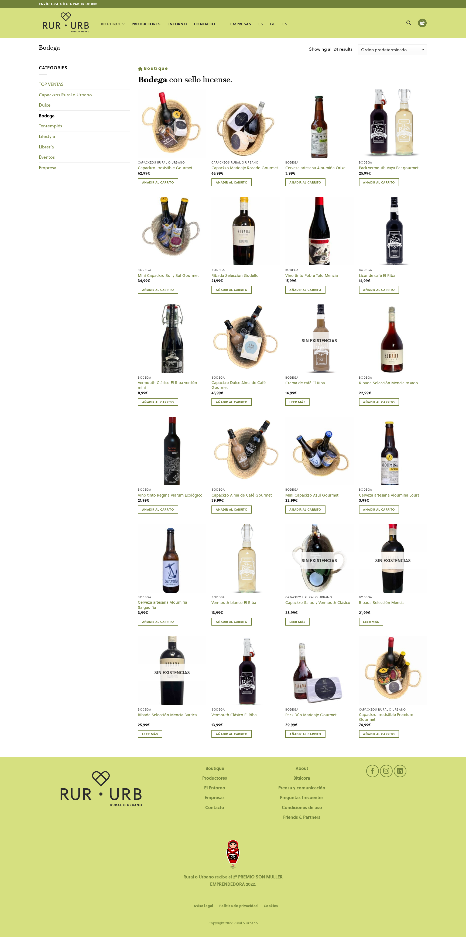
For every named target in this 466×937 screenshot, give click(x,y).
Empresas (215, 797)
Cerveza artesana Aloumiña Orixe (315, 168)
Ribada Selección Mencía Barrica (167, 715)
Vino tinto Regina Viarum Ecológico (170, 495)
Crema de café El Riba (305, 383)
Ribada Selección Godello (235, 275)
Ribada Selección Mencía (382, 602)
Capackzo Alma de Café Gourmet (241, 495)
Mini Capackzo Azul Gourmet (311, 495)
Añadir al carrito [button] (158, 182)
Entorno (177, 24)
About (302, 768)
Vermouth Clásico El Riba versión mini (167, 385)
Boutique (111, 24)
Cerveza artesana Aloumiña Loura (389, 495)
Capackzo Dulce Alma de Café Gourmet (238, 385)
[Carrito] (422, 23)
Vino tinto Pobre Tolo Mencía (311, 275)
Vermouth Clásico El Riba (234, 715)
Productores (146, 24)
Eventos (47, 157)
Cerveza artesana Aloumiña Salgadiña (162, 605)
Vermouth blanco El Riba (233, 602)
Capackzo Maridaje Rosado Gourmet (244, 168)
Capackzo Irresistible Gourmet (165, 168)
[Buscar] (408, 23)
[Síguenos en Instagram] (386, 771)
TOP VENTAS (51, 84)
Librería (46, 147)
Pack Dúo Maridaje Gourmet (311, 715)
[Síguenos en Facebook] (372, 771)
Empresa (47, 168)
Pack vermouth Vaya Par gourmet (389, 168)
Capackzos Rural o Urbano (65, 95)
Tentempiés (50, 126)
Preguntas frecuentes (302, 797)
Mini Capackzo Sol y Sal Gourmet (168, 275)
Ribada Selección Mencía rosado (388, 383)
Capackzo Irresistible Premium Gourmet (386, 717)
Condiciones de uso (302, 807)
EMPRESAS (240, 24)
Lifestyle (47, 136)
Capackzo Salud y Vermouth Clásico (317, 602)
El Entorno (214, 788)
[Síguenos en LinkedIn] (400, 771)
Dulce (44, 105)
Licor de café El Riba (377, 275)
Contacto (204, 24)
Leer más (297, 402)
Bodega (46, 116)
